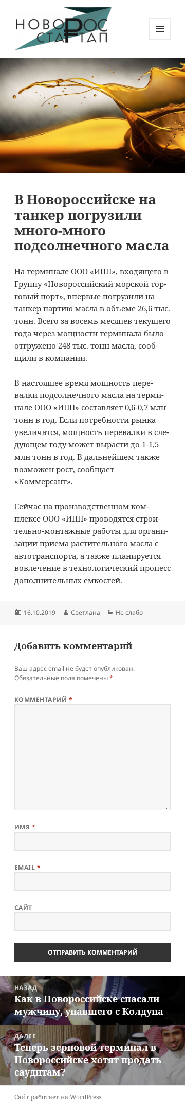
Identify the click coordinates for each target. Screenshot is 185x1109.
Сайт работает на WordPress (57, 1097)
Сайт (23, 907)
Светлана (85, 612)
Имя (24, 827)
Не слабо (129, 612)
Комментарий (43, 699)
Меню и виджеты (160, 39)
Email (27, 867)
